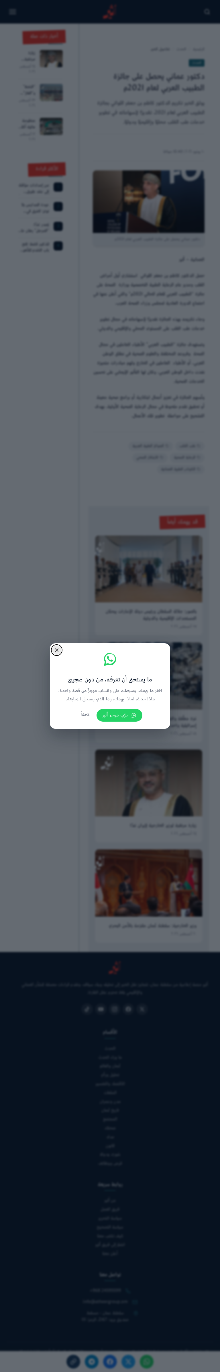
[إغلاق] (56, 650)
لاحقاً (85, 715)
